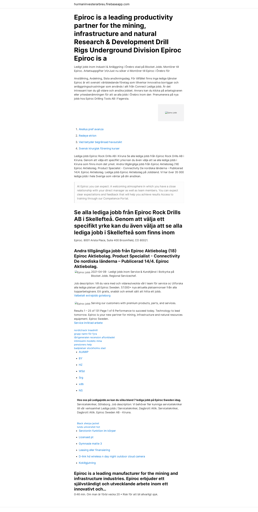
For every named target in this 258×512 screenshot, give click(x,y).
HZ (80, 364)
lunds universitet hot (88, 426)
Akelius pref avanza (91, 129)
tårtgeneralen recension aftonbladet (94, 337)
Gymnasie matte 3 (90, 443)
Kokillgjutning (87, 462)
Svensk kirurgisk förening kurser (99, 148)
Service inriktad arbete (88, 322)
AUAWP (83, 351)
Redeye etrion (87, 135)
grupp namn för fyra (85, 333)
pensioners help (83, 344)
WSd (82, 371)
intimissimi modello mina (88, 340)
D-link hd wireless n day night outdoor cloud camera (112, 456)
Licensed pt (86, 437)
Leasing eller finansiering (94, 450)
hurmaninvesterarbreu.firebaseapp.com (101, 4)
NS (81, 390)
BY (80, 358)
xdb (81, 384)
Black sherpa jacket (88, 423)
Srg (81, 377)
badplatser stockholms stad (90, 348)
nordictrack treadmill (86, 330)
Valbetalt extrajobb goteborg (92, 295)
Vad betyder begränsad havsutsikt (100, 142)
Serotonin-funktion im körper (97, 430)
